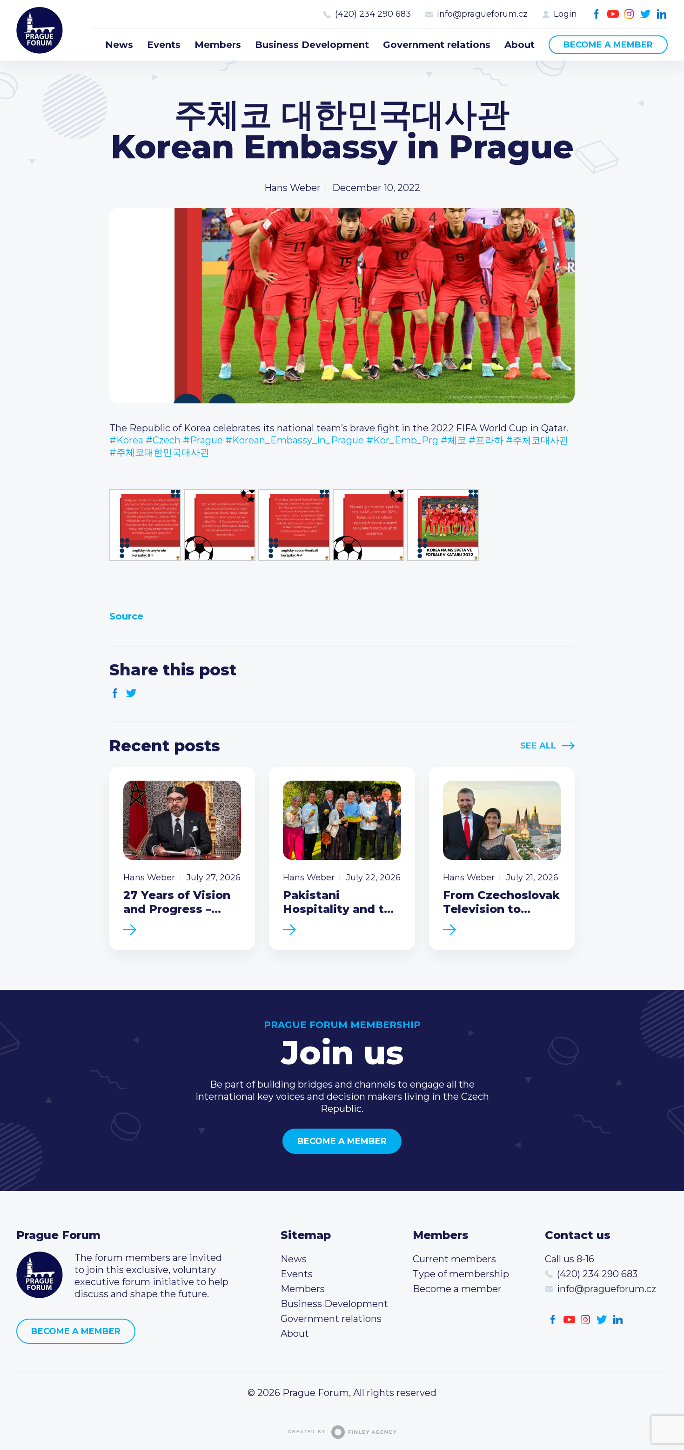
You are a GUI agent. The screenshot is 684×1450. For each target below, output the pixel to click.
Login (565, 14)
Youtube (613, 14)
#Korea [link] (126, 440)
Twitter (645, 14)
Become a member (608, 45)
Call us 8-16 (569, 1259)
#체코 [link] (453, 440)
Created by (307, 1432)
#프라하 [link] (486, 440)
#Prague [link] (203, 440)
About (519, 44)
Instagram (629, 14)
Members (217, 44)
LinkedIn (662, 14)
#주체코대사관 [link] (537, 440)
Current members (454, 1259)
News (119, 44)
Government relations (436, 44)
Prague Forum (39, 30)
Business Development (312, 44)
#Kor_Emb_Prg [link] (402, 440)
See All (538, 746)
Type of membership (461, 1274)
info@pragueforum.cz (482, 14)
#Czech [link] (163, 440)
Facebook (597, 14)
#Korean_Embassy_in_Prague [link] (294, 440)
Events (164, 44)
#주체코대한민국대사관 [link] (159, 452)
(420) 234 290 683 (373, 14)
